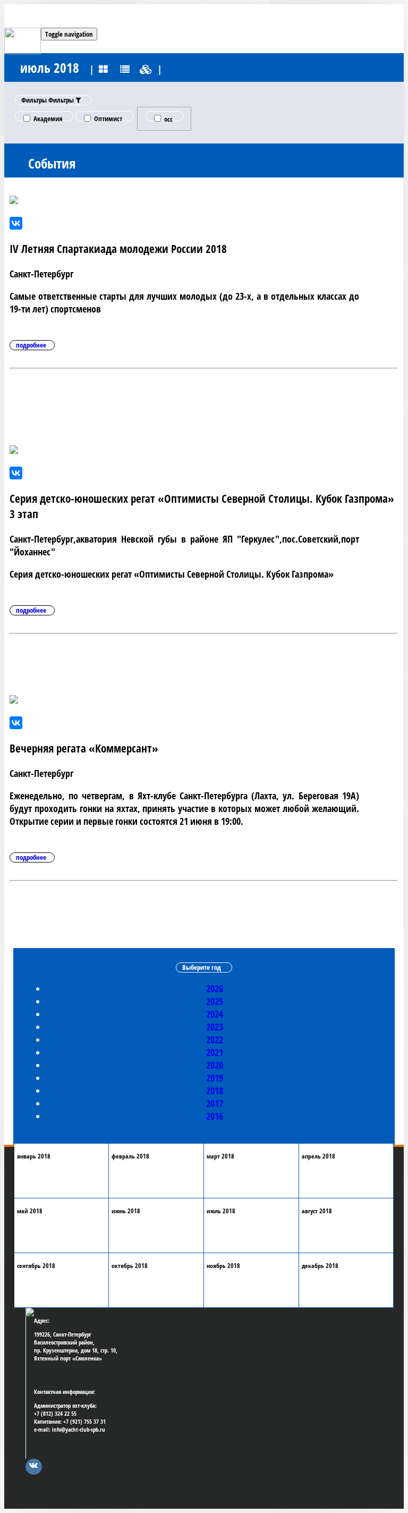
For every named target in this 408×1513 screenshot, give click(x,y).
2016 (214, 1116)
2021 (214, 1052)
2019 (214, 1077)
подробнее (31, 345)
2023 (214, 1026)
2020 (214, 1065)
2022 (214, 1039)
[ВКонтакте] (16, 223)
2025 (214, 1001)
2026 (214, 988)
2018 (214, 1090)
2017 (214, 1103)
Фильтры (48, 100)
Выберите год (201, 967)
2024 (214, 1014)
